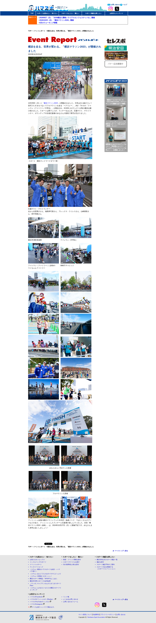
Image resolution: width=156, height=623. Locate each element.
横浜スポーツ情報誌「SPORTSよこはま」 (44, 578)
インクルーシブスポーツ (38, 562)
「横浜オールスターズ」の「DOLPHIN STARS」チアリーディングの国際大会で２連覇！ (116, 101)
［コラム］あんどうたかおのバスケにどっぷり (45, 574)
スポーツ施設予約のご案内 (106, 564)
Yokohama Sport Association (96, 617)
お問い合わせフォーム (70, 601)
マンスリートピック (36, 567)
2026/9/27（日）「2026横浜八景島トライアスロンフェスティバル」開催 (67, 17)
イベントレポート (39, 31)
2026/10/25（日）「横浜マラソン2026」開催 (56, 20)
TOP (32, 13)
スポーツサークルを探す (71, 562)
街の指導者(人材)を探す (71, 564)
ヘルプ (124, 4)
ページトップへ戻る (121, 551)
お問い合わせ (115, 4)
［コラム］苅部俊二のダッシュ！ (41, 576)
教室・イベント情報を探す (72, 559)
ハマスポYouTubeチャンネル (39, 601)
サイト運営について (85, 614)
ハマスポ (48, 7)
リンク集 (66, 597)
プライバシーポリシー (107, 614)
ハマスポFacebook (36, 597)
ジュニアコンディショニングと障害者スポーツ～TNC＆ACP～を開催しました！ (116, 124)
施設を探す (100, 562)
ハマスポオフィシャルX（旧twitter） (42, 599)
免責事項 (96, 614)
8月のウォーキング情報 (48, 23)
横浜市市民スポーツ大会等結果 (40, 581)
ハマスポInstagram (36, 604)
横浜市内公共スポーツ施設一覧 (107, 559)
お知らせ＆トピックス (37, 559)
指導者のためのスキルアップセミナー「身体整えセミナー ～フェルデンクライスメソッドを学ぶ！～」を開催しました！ (116, 147)
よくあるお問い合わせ (70, 599)
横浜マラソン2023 (51, 103)
